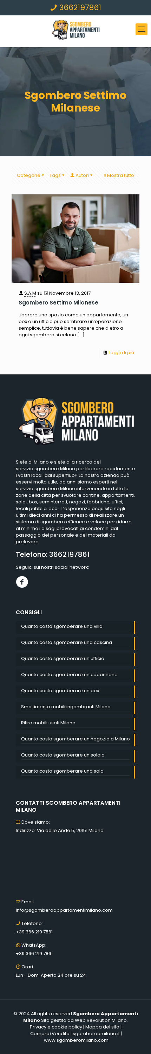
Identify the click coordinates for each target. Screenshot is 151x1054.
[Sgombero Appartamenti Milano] (75, 29)
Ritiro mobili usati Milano (48, 722)
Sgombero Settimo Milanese (58, 302)
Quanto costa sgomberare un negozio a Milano (75, 739)
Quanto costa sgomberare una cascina (66, 642)
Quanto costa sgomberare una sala (62, 771)
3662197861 (79, 7)
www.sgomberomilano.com (76, 1040)
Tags (55, 175)
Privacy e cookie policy (56, 1027)
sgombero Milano (54, 468)
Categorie (28, 175)
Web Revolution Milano (101, 1020)
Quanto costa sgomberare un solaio (63, 755)
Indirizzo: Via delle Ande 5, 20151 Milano (60, 830)
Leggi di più (121, 352)
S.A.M (30, 293)
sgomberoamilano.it (96, 1033)
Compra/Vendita (50, 1033)
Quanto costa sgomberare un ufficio (62, 658)
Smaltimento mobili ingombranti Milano (66, 706)
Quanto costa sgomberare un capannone (69, 674)
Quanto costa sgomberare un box (60, 690)
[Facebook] (22, 581)
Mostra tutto (120, 175)
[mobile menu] (141, 29)
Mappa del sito (102, 1027)
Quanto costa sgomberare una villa (62, 626)
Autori (82, 175)
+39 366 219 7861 (34, 931)
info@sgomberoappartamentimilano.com (64, 910)
